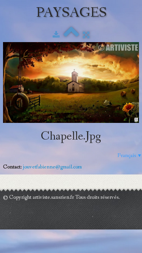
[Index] (71, 35)
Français (129, 155)
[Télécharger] (56, 35)
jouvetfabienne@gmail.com (52, 167)
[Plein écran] (86, 35)
